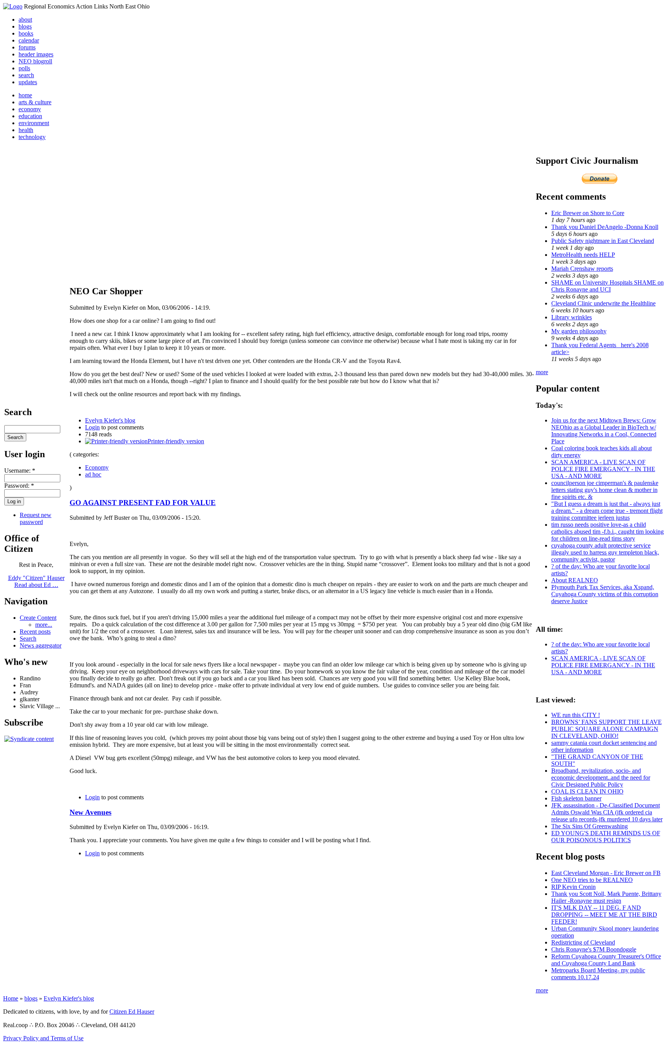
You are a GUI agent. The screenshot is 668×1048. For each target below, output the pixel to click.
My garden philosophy (579, 331)
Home (10, 998)
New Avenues (90, 812)
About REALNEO (574, 580)
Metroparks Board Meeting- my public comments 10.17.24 (598, 973)
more (542, 372)
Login (92, 427)
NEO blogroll (35, 61)
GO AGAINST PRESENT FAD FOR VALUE (143, 503)
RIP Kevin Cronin (573, 887)
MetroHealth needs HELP (583, 254)
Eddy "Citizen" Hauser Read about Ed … (36, 581)
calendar (29, 40)
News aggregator (40, 645)
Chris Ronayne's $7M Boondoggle (593, 949)
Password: (19, 485)
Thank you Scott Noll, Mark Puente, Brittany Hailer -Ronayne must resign (606, 897)
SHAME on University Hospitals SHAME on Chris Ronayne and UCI (607, 286)
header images (36, 54)
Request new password (35, 518)
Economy (97, 467)
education (30, 116)
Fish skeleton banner (576, 798)
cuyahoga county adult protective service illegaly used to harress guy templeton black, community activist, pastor (605, 552)
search (26, 75)
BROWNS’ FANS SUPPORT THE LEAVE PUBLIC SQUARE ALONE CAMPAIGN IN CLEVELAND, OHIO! (606, 729)
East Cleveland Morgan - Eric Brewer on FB (606, 873)
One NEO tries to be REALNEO (592, 880)
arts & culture (35, 102)
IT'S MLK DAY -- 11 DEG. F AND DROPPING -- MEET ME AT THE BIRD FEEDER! (604, 914)
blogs (25, 26)
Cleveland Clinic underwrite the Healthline (603, 303)
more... (43, 624)
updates (28, 82)
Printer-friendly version (176, 441)
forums (27, 47)
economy (30, 109)
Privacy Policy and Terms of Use (43, 1038)
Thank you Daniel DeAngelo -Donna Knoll (604, 227)
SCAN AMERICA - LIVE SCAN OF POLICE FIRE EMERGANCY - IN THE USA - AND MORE (603, 469)
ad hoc (93, 474)
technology (32, 137)
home (25, 95)
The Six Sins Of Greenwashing (589, 826)
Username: (19, 470)
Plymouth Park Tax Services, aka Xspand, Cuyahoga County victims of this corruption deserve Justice (604, 594)
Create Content (38, 617)
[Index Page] (12, 6)
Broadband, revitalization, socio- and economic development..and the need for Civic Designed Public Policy (600, 777)
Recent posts (35, 631)
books (26, 33)
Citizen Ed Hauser (131, 1011)
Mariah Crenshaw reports (582, 268)
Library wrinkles (571, 317)
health (26, 130)
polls (24, 68)
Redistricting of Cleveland (583, 942)
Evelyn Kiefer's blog (110, 420)
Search (28, 638)
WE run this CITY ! (575, 715)
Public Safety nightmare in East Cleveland (602, 240)
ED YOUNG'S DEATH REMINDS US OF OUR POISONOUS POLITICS (605, 836)
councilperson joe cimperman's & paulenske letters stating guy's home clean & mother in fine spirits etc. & (604, 490)
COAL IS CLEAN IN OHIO (587, 791)
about (25, 19)
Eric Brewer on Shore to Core (587, 213)
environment (34, 123)
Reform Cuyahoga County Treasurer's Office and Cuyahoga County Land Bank (606, 960)
